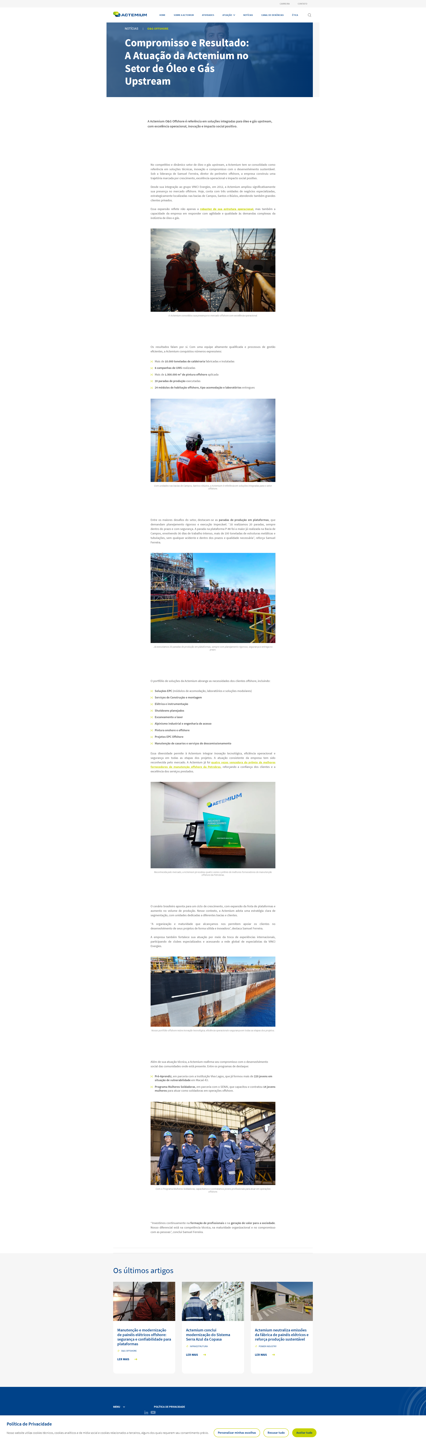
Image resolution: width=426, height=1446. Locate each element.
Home (162, 14)
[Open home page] (130, 15)
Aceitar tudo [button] (304, 1433)
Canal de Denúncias (272, 14)
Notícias (248, 14)
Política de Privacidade (169, 1407)
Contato (302, 3)
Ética (295, 14)
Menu (116, 1407)
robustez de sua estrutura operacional (226, 209)
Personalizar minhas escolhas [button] (237, 1433)
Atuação (227, 14)
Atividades (208, 14)
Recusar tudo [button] (276, 1433)
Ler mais (123, 1359)
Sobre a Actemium (184, 14)
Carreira (285, 3)
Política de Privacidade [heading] (29, 1424)
